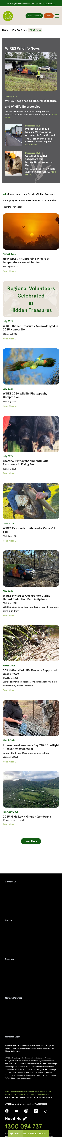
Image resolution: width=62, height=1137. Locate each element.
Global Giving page (12, 1051)
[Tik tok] (45, 1112)
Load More (31, 841)
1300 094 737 (50, 3)
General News (14, 194)
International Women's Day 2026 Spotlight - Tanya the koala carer (31, 746)
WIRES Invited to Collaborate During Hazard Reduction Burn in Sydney (26, 597)
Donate (49, 16)
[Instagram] (26, 1112)
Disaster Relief (49, 200)
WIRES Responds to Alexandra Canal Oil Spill (29, 529)
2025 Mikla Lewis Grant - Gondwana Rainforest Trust (27, 818)
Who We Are (18, 30)
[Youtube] (16, 1112)
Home (5, 30)
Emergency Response (14, 200)
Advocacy (17, 207)
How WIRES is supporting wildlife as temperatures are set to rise (26, 260)
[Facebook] (7, 1112)
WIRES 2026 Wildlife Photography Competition (25, 395)
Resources (10, 959)
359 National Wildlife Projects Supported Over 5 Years (30, 672)
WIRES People (33, 200)
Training (7, 207)
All (4, 194)
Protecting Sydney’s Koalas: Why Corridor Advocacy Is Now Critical (40, 131)
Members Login (12, 1036)
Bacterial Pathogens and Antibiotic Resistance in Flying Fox (25, 462)
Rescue (8, 920)
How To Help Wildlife (33, 194)
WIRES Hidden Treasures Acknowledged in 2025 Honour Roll (30, 327)
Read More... (31, 144)
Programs (50, 194)
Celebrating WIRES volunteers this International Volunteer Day (39, 160)
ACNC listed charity (44, 1097)
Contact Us (10, 881)
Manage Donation (13, 998)
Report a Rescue (34, 16)
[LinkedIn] (36, 1112)
